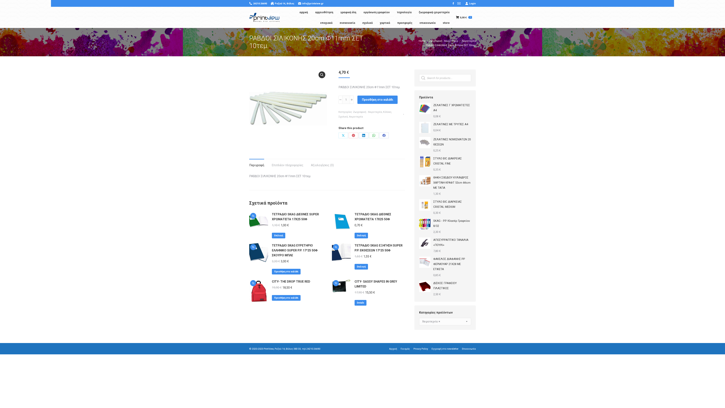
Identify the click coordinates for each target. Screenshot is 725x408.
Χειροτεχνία (356, 116)
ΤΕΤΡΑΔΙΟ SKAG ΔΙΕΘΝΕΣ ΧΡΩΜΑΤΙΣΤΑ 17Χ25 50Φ (373, 216)
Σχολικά (343, 116)
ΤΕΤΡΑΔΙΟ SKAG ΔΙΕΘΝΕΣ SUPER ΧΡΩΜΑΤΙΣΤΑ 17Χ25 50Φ (295, 216)
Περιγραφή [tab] (256, 165)
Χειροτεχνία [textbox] (431, 321)
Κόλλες (387, 111)
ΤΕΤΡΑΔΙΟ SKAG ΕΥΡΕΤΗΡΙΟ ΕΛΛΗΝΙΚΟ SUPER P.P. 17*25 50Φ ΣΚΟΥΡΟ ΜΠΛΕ (295, 250)
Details (360, 302)
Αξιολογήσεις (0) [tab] (322, 165)
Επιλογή (278, 235)
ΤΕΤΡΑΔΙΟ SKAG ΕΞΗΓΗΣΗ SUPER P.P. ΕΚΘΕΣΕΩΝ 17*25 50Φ (379, 248)
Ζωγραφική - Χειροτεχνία (367, 111)
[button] (322, 74)
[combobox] (445, 321)
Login (472, 3)
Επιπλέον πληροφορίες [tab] (287, 165)
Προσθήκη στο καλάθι (377, 99)
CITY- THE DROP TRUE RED (291, 281)
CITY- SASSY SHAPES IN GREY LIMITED (376, 284)
